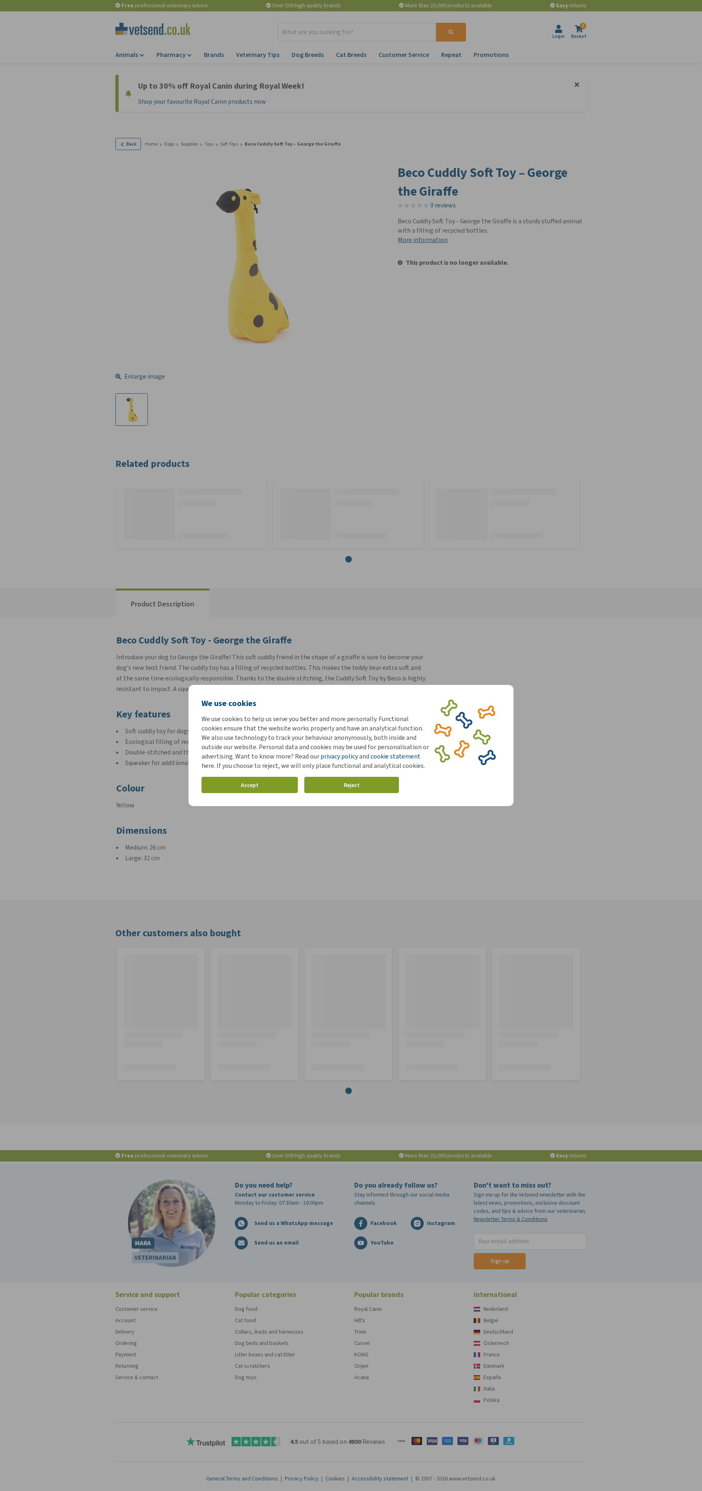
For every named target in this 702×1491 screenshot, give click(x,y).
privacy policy (339, 756)
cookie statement (395, 756)
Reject (352, 785)
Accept (249, 785)
